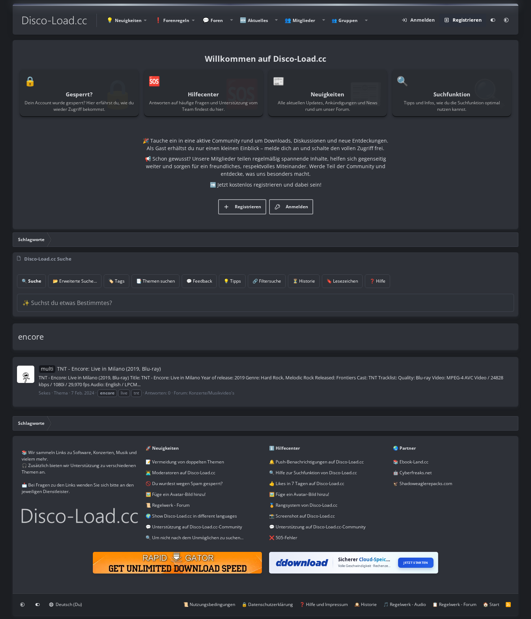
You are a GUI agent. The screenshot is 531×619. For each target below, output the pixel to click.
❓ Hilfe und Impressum (323, 604)
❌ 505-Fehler (283, 538)
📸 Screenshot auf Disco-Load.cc (302, 516)
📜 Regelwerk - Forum (168, 505)
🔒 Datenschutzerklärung (267, 604)
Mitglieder (304, 20)
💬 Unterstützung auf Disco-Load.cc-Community (194, 527)
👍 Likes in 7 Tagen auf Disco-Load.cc (306, 483)
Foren (217, 20)
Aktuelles (258, 20)
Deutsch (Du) (68, 604)
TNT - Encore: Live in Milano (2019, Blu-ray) (101, 368)
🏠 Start (491, 604)
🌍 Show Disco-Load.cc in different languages (191, 516)
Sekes (45, 393)
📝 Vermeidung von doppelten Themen (185, 462)
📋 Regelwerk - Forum (454, 604)
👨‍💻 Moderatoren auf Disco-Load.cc (180, 473)
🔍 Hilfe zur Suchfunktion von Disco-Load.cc (313, 473)
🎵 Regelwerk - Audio (404, 604)
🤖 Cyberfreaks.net (412, 473)
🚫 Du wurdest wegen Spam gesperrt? (184, 483)
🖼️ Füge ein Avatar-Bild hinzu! (176, 494)
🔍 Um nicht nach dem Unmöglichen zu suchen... (194, 538)
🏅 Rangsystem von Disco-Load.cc (303, 505)
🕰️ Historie (365, 604)
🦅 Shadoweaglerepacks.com (422, 483)
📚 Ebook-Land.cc (410, 462)
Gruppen (348, 20)
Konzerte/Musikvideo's (211, 393)
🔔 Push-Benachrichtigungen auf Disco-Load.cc (316, 462)
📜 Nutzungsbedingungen (209, 604)
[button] (126, 20)
